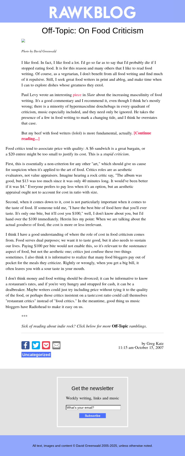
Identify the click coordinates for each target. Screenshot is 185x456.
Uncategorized (36, 354)
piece (77, 94)
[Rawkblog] (92, 11)
